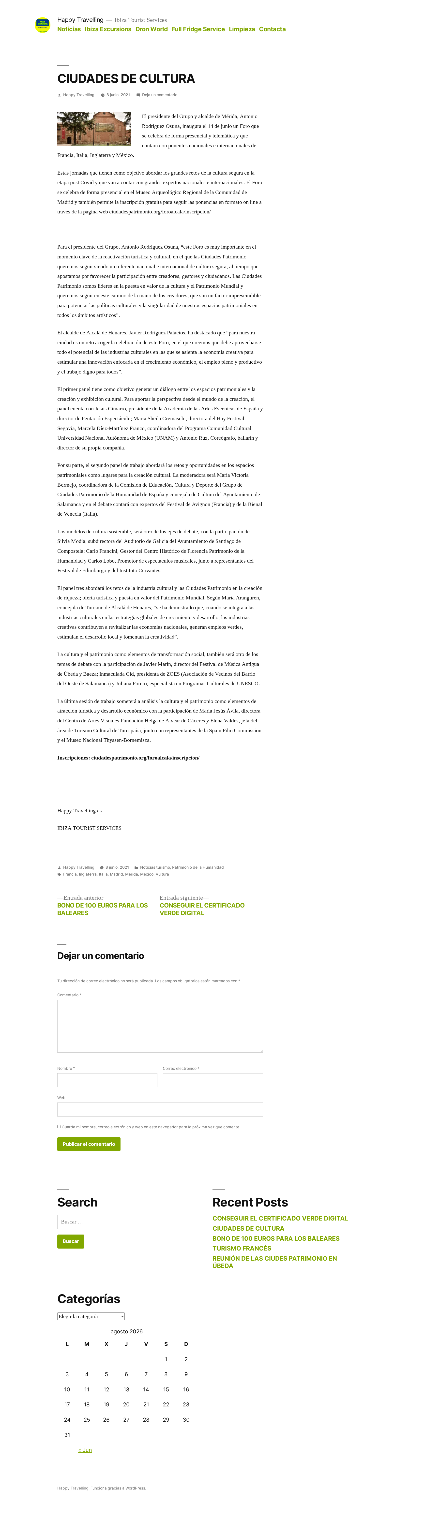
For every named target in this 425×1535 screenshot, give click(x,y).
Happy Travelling (80, 19)
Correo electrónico (181, 1068)
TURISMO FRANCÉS (241, 1248)
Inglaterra (88, 874)
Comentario (69, 995)
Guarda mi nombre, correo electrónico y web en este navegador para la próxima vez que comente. (151, 1127)
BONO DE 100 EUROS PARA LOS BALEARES (276, 1238)
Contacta (272, 29)
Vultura (162, 874)
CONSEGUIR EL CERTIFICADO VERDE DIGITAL (280, 1218)
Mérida (131, 874)
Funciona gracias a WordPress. (118, 1488)
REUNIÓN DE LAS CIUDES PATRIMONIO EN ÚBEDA (274, 1262)
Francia (70, 874)
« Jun (85, 1450)
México (146, 874)
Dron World (152, 29)
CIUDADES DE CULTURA (248, 1228)
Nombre (66, 1068)
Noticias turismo (155, 867)
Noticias (69, 29)
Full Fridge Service (198, 29)
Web (61, 1097)
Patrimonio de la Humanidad (198, 867)
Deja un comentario (159, 94)
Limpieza (242, 29)
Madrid (116, 874)
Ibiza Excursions (108, 29)
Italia (103, 874)
